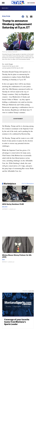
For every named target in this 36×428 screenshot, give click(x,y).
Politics (6, 16)
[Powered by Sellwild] (31, 291)
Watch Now (30, 2)
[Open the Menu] (3, 2)
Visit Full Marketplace (28, 183)
